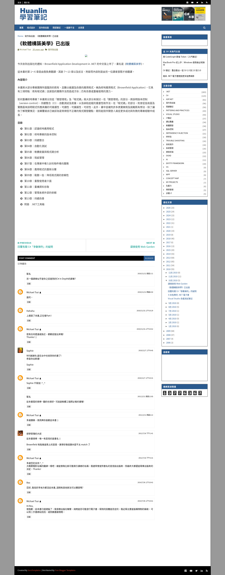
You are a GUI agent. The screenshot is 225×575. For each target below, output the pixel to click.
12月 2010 (173, 272)
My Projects (172, 182)
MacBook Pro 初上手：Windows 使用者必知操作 (184, 63)
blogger (149, 258)
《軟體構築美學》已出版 (179, 287)
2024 (168, 215)
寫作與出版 (44, 27)
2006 (168, 342)
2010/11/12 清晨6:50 (145, 292)
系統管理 (169, 148)
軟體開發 (169, 125)
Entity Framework (175, 163)
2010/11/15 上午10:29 (145, 310)
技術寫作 (169, 144)
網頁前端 (169, 151)
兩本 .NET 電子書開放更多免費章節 (178, 75)
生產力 (169, 185)
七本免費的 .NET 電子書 (178, 294)
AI (167, 159)
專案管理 (169, 189)
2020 (168, 230)
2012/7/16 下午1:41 (146, 433)
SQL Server (171, 170)
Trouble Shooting (175, 140)
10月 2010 (173, 280)
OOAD (168, 155)
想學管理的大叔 (33, 433)
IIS (167, 167)
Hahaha (30, 310)
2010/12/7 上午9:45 (146, 350)
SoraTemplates (34, 570)
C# (167, 95)
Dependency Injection (177, 133)
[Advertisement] (86, 228)
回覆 (29, 283)
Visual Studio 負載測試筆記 (180, 298)
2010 (168, 269)
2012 (168, 261)
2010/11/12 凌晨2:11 (145, 273)
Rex (28, 482)
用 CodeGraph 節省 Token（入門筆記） (180, 56)
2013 (168, 257)
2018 (168, 238)
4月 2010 (173, 318)
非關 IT (169, 193)
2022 (168, 223)
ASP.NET (169, 99)
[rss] (207, 2)
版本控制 (169, 129)
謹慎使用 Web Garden (178, 283)
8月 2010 (173, 306)
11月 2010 (173, 276)
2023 (168, 219)
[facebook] (187, 2)
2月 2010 (173, 322)
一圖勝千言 (69, 27)
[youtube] (192, 2)
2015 (168, 250)
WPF (168, 174)
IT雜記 (168, 118)
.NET (168, 91)
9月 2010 (173, 303)
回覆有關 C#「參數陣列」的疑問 (182, 291)
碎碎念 (169, 136)
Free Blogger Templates (65, 570)
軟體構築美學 (133, 64)
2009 (168, 330)
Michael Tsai (32, 292)
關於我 (27, 2)
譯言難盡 (169, 121)
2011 (168, 265)
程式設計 (31, 27)
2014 (168, 253)
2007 (168, 338)
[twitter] (197, 2)
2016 (168, 246)
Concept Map (172, 178)
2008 (168, 334)
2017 (168, 242)
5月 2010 (173, 314)
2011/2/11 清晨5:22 (146, 415)
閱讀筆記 (57, 27)
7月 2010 (173, 310)
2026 (168, 207)
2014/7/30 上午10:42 (145, 482)
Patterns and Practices (177, 110)
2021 (168, 226)
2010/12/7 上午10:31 (145, 378)
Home (20, 35)
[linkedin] (202, 2)
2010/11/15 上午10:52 (145, 329)
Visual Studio (173, 114)
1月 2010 (173, 326)
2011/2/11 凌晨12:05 (145, 396)
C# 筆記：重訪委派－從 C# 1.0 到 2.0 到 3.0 (182, 70)
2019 (168, 234)
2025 (168, 211)
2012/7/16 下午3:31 (146, 458)
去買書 (81, 27)
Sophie (30, 350)
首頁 (19, 2)
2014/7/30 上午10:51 (145, 501)
